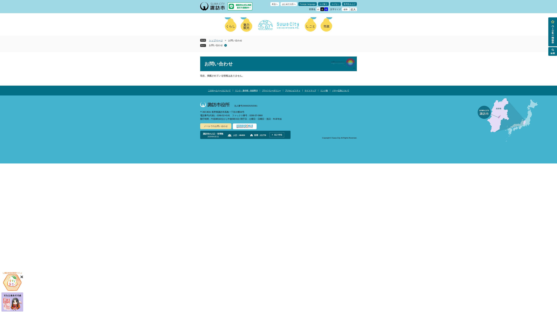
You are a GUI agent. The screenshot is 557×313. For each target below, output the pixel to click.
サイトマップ (310, 90)
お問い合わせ (216, 45)
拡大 (353, 9)
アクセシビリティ (292, 90)
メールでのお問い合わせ (216, 126)
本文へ (275, 4)
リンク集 (324, 90)
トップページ (216, 40)
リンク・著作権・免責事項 (246, 90)
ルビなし (335, 4)
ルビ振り (323, 4)
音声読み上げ (349, 4)
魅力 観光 (246, 26)
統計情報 (278, 135)
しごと (310, 26)
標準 (346, 9)
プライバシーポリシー (271, 90)
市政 (326, 26)
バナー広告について (340, 90)
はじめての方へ (289, 4)
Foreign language (307, 4)
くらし (230, 26)
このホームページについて (219, 90)
